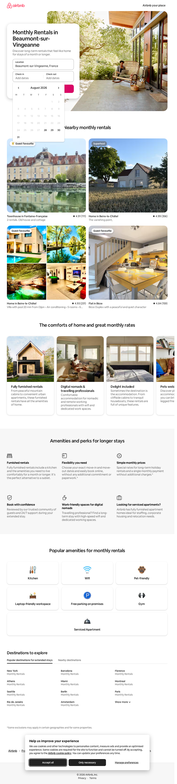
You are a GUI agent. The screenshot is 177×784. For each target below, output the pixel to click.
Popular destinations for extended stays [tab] (30, 660)
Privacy (82, 778)
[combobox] (43, 66)
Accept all (48, 762)
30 (58, 130)
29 (52, 130)
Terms (92, 778)
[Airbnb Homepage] (16, 5)
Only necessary (87, 762)
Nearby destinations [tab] (69, 660)
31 (18, 137)
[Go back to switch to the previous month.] (19, 88)
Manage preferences (126, 762)
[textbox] (27, 78)
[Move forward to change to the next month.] (58, 88)
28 (45, 130)
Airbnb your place (154, 5)
